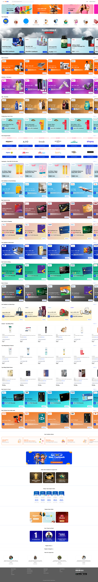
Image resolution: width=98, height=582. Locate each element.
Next (96, 9)
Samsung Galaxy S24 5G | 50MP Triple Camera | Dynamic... (9, 379)
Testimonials (12, 574)
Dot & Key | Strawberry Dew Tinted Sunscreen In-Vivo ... (82, 357)
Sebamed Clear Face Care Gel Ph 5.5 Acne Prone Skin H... (10, 357)
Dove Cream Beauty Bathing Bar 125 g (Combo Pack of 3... (28, 335)
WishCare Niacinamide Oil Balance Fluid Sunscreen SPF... (46, 357)
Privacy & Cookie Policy (30, 571)
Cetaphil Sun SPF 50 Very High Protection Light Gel (63, 357)
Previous (2, 21)
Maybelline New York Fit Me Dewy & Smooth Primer (45, 335)
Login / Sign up (93, 1)
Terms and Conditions (30, 570)
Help (87, 1)
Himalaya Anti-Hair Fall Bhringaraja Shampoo (8, 335)
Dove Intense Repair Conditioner (78, 335)
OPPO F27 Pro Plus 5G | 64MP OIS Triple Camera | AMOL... (81, 379)
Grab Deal (21, 73)
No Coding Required (8, 39)
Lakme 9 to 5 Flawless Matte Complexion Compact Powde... (63, 335)
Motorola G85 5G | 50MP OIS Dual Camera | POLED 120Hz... (45, 379)
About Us (12, 570)
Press (11, 571)
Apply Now (21, 217)
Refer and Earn (45, 570)
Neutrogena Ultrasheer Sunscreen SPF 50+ (26, 357)
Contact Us (61, 571)
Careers (45, 571)
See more (11, 562)
